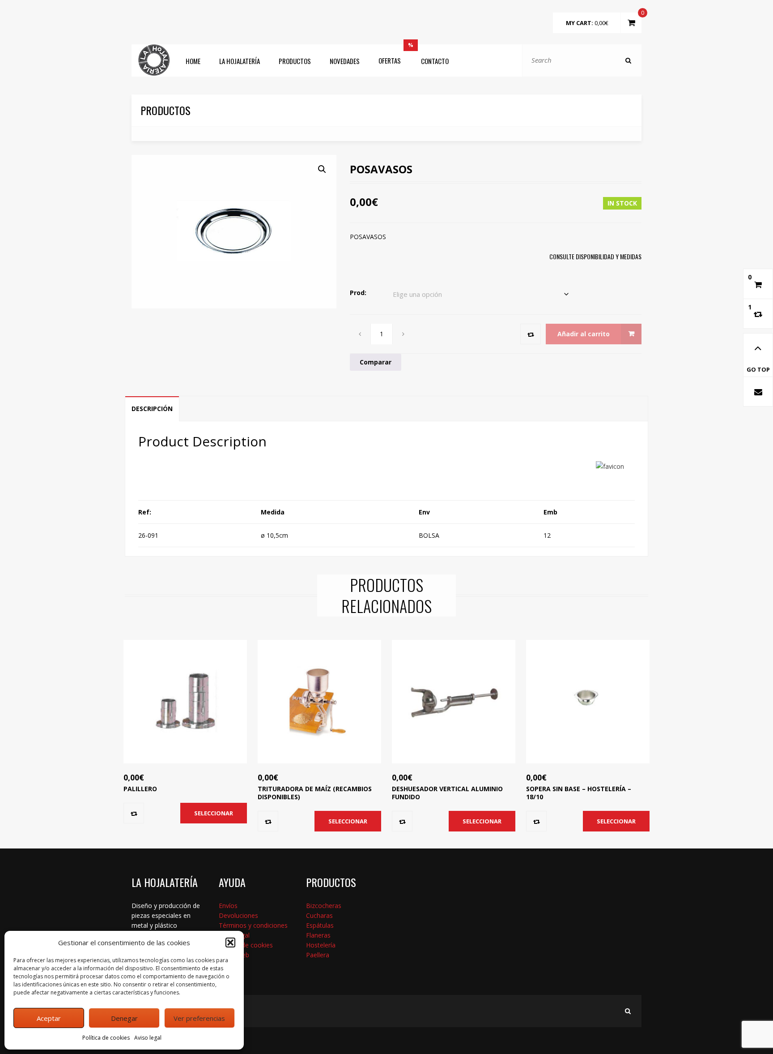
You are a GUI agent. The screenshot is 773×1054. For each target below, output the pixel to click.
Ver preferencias (199, 1018)
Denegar (124, 1018)
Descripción (152, 408)
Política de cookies (106, 1037)
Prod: (358, 292)
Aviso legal (147, 1037)
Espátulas (320, 925)
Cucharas (319, 915)
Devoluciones (238, 915)
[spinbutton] (381, 334)
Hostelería (321, 945)
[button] (230, 942)
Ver (175, 720)
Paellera (317, 955)
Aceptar (49, 1018)
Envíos (228, 905)
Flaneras (318, 935)
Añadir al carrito (583, 334)
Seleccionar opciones (213, 816)
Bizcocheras (323, 905)
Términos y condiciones (253, 925)
